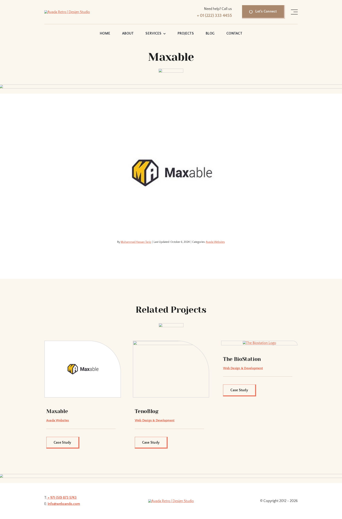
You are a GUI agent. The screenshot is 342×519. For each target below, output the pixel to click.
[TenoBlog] (171, 343)
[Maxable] (83, 343)
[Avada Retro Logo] (67, 12)
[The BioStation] (259, 343)
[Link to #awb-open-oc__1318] (294, 12)
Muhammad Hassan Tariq (136, 242)
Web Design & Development (155, 420)
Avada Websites (215, 242)
